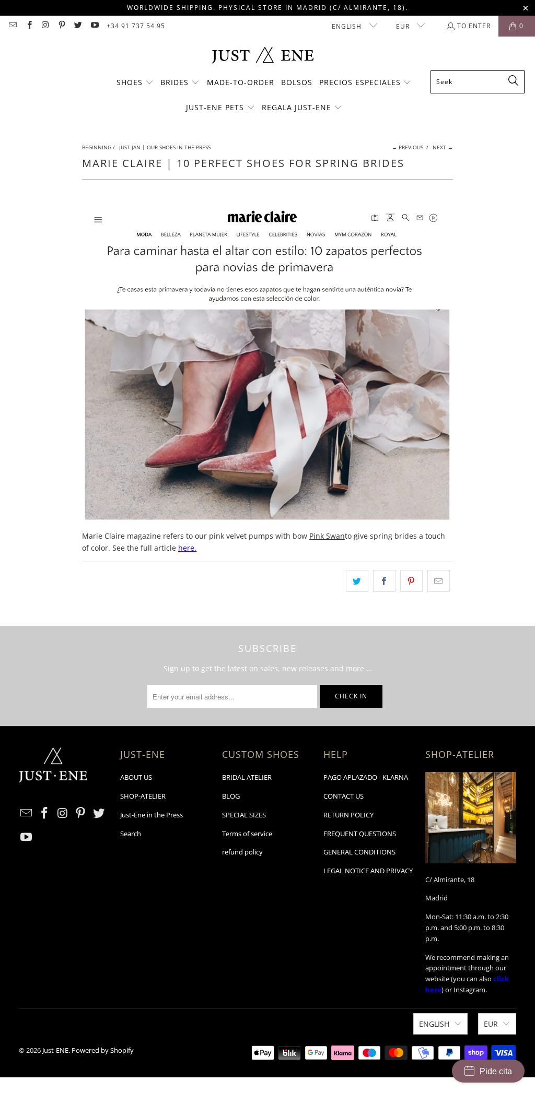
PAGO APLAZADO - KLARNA (365, 777)
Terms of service (247, 833)
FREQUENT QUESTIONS (359, 833)
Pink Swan (327, 536)
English (348, 26)
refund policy (242, 852)
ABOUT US (136, 777)
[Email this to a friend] (438, 581)
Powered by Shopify (103, 1050)
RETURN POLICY (348, 814)
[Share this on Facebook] (384, 581)
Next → (443, 147)
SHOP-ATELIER (143, 796)
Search (130, 833)
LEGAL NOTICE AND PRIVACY (368, 870)
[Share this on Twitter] (357, 581)
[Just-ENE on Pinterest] (61, 25)
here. (187, 548)
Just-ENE (55, 1050)
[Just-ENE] (262, 56)
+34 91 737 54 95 (136, 25)
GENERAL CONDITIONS (359, 852)
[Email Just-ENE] (12, 25)
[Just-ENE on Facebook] (28, 25)
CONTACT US (343, 796)
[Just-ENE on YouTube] (93, 25)
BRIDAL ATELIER (247, 777)
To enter (474, 25)
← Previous (407, 147)
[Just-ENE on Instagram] (45, 25)
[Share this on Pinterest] (411, 581)
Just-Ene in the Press (151, 814)
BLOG (231, 796)
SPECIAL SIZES (244, 814)
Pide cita (496, 1071)
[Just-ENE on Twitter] (77, 25)
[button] (135, 83)
